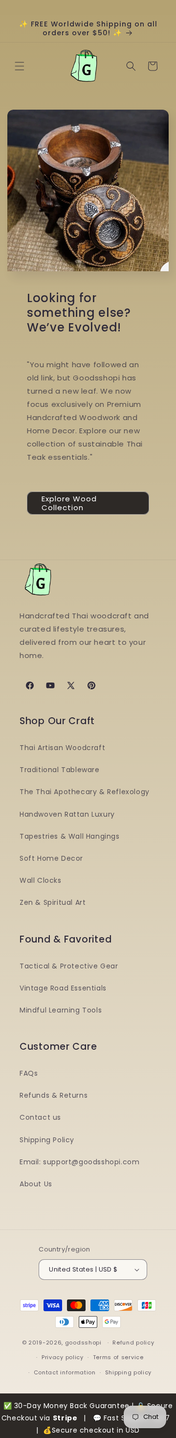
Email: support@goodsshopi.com (79, 1162)
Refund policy (133, 1342)
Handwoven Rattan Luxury (67, 814)
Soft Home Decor (51, 858)
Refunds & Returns (54, 1095)
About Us (36, 1184)
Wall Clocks (41, 880)
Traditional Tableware (60, 770)
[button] (19, 66)
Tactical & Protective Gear (69, 966)
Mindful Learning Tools (61, 1010)
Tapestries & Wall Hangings (70, 836)
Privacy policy (63, 1357)
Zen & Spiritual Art (53, 902)
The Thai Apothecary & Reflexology (85, 792)
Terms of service (118, 1357)
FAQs (29, 1073)
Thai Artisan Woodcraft (62, 748)
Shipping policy (128, 1372)
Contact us (40, 1117)
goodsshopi (83, 1342)
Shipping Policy (47, 1140)
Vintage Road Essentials (63, 988)
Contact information (65, 1372)
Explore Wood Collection (69, 503)
